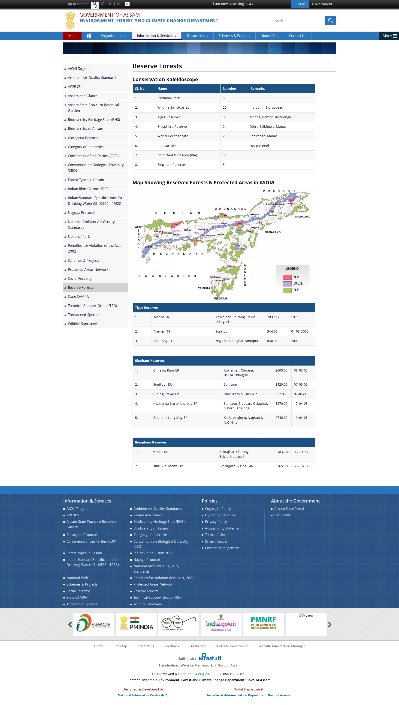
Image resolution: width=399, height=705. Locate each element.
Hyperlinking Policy (220, 515)
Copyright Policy (218, 508)
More (387, 35)
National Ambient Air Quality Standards (91, 224)
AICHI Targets (78, 68)
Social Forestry (80, 278)
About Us (268, 35)
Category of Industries (85, 146)
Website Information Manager (282, 646)
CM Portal (282, 515)
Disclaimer (198, 646)
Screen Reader (216, 541)
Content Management (222, 547)
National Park (79, 236)
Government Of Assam (109, 15)
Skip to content (77, 4)
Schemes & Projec (233, 35)
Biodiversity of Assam (85, 128)
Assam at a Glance (82, 95)
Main (72, 35)
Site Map (120, 646)
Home (91, 39)
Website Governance (232, 646)
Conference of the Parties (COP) (93, 155)
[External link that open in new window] (93, 623)
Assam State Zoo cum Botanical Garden (93, 107)
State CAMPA (78, 296)
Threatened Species (83, 314)
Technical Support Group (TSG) (92, 305)
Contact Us (297, 35)
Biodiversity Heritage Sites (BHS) (94, 119)
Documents (196, 35)
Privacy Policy (216, 521)
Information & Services (155, 35)
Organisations (112, 35)
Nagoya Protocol (81, 212)
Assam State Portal (289, 508)
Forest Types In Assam (86, 179)
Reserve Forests (80, 287)
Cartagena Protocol (83, 137)
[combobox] (95, 5)
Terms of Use (215, 534)
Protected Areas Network (88, 269)
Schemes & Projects (84, 260)
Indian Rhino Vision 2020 (88, 188)
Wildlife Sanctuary (82, 323)
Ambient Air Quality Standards (92, 77)
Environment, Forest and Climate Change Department (148, 21)
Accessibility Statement (223, 528)
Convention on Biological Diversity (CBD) (96, 167)
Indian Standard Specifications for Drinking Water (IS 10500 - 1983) (95, 200)
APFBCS (74, 86)
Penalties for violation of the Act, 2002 (94, 248)
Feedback (172, 646)
